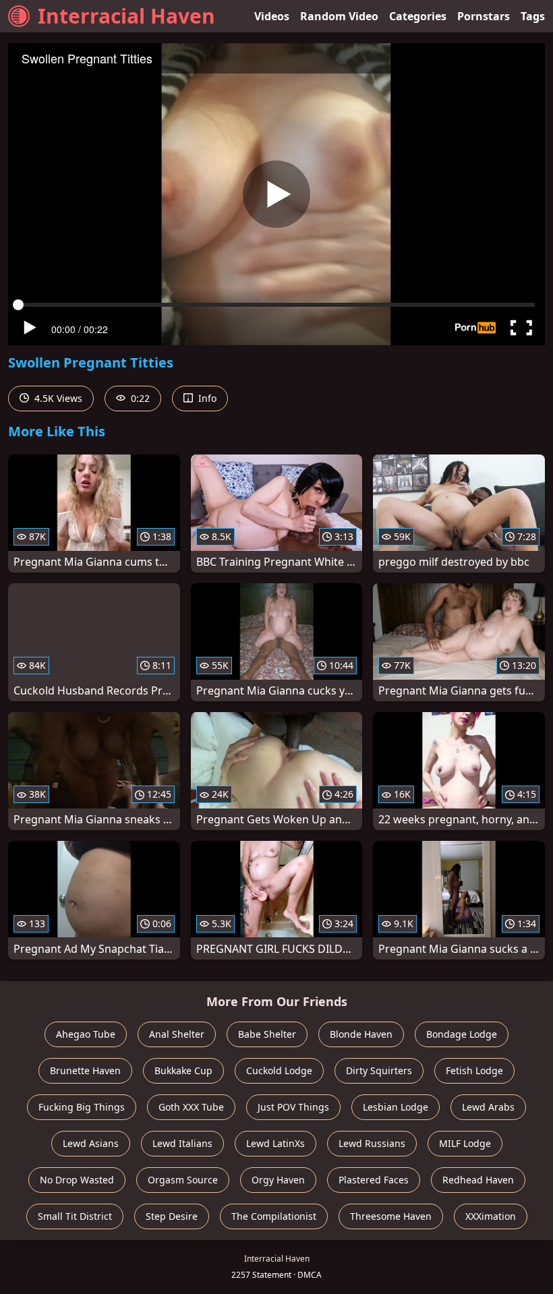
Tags (533, 16)
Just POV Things (293, 1106)
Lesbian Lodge (395, 1106)
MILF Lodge (465, 1143)
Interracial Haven (126, 16)
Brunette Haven (85, 1070)
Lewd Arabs (488, 1106)
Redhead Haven (478, 1179)
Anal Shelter (176, 1034)
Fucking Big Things (81, 1106)
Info (206, 398)
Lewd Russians (372, 1143)
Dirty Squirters (379, 1070)
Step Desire (172, 1216)
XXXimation (490, 1216)
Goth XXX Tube (191, 1106)
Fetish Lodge (474, 1070)
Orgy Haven (278, 1179)
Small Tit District (75, 1216)
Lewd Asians (91, 1143)
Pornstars (483, 16)
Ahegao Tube (85, 1034)
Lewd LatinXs (275, 1143)
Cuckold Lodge (279, 1070)
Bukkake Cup (183, 1070)
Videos (271, 16)
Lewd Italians (182, 1143)
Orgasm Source (183, 1179)
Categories (417, 16)
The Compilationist (273, 1216)
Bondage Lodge (461, 1034)
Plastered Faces (374, 1179)
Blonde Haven (361, 1034)
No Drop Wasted (77, 1179)
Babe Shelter (267, 1034)
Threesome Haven (391, 1216)
